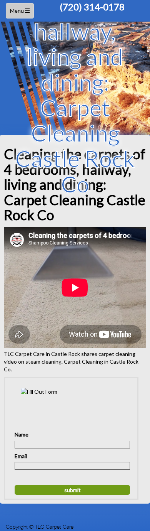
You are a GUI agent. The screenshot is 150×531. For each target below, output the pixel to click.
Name (21, 434)
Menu (21, 13)
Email (21, 456)
